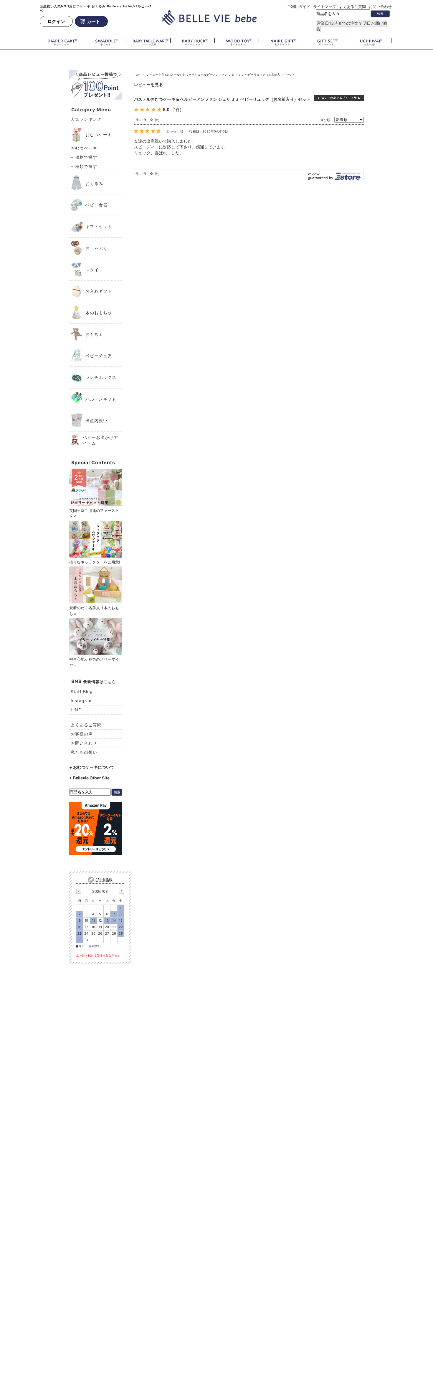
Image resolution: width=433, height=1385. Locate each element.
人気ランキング (86, 119)
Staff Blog (82, 691)
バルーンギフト (100, 398)
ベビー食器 (96, 204)
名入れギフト (98, 291)
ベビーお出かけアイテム (100, 440)
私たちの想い (84, 752)
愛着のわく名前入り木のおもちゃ (94, 610)
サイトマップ (324, 6)
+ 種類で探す (84, 166)
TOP (137, 74)
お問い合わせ (380, 6)
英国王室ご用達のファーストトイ (94, 513)
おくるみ (94, 183)
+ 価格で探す (84, 157)
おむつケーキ (98, 134)
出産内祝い (96, 420)
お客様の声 (82, 733)
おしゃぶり (96, 248)
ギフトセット (98, 226)
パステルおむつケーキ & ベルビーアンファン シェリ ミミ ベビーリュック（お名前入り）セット (222, 99)
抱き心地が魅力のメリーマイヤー (94, 662)
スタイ (92, 269)
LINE (76, 709)
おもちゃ (94, 334)
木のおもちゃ (98, 312)
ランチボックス (100, 377)
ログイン (56, 21)
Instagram (82, 700)
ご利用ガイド (298, 6)
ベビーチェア (98, 355)
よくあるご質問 (352, 6)
